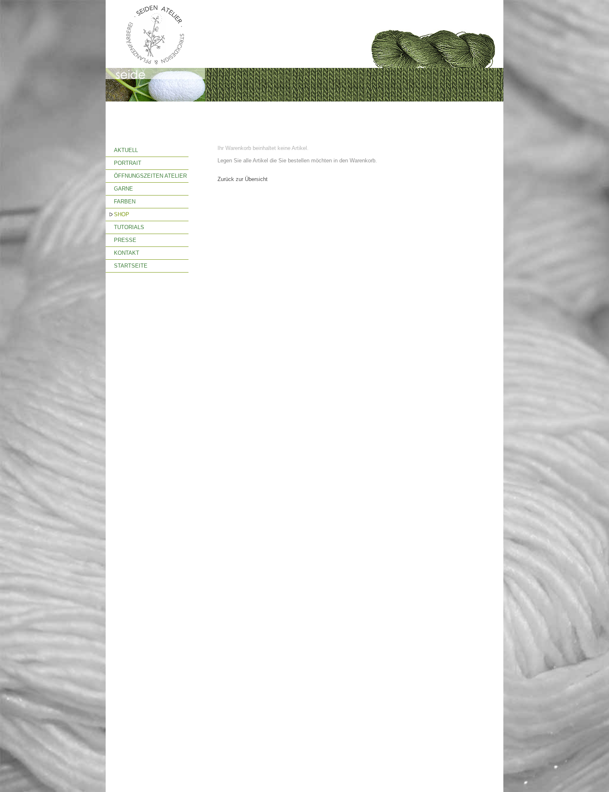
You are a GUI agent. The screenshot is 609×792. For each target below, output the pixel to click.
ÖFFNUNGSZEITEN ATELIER (150, 176)
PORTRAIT (127, 163)
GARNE (123, 189)
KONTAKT (126, 253)
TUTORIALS (129, 227)
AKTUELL (126, 150)
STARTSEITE (130, 266)
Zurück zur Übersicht (243, 179)
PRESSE (125, 240)
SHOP (121, 214)
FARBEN (124, 201)
